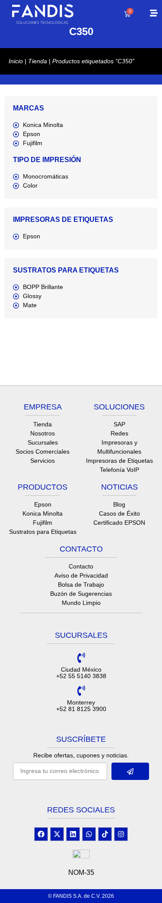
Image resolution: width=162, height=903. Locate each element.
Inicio (16, 61)
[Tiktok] (105, 834)
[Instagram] (121, 834)
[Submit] (130, 771)
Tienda (37, 61)
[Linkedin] (73, 834)
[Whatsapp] (89, 834)
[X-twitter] (57, 834)
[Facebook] (41, 834)
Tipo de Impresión (47, 159)
